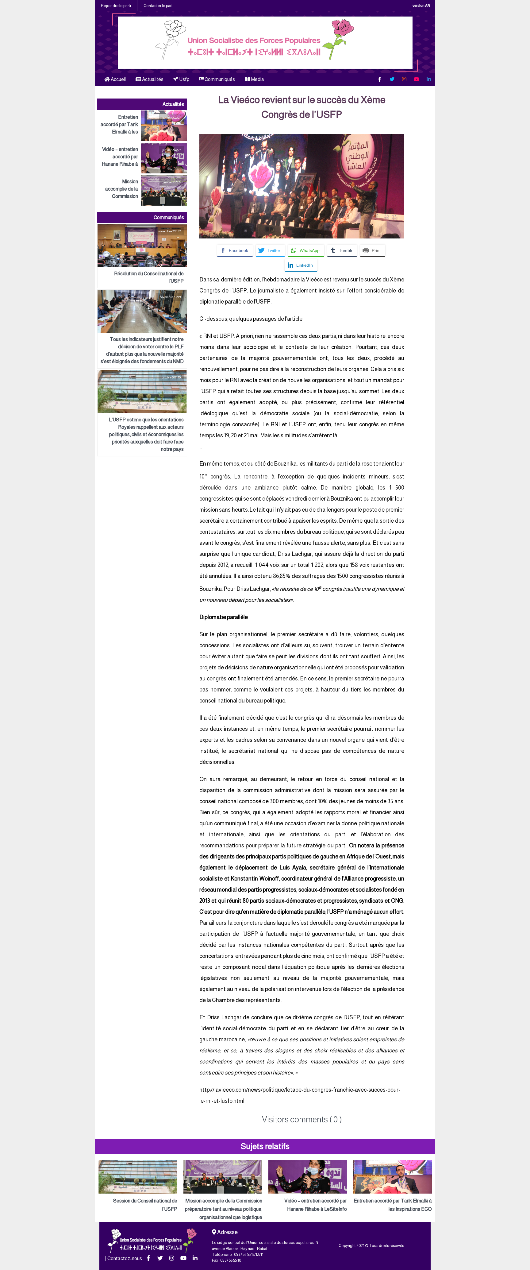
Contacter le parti (159, 5)
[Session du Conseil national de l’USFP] (137, 1186)
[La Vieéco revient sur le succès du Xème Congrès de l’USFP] (301, 138)
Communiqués (219, 79)
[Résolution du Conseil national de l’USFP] (142, 256)
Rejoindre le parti (116, 5)
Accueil (118, 79)
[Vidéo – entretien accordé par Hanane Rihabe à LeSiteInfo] (142, 158)
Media (257, 79)
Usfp (184, 79)
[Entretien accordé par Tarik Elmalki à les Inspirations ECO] (142, 125)
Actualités (152, 79)
